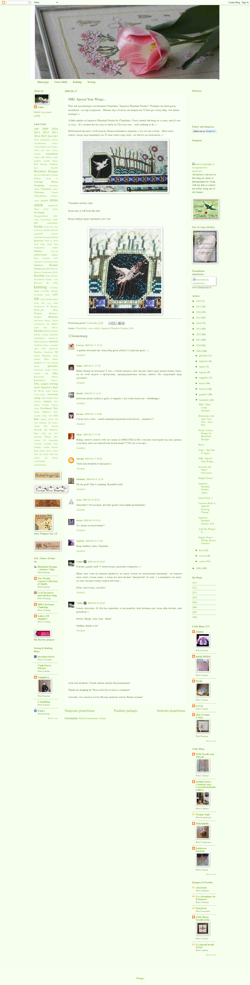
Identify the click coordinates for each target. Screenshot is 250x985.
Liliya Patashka (46, 299)
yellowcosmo (40, 254)
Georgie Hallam (50, 237)
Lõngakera (43, 677)
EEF (36, 222)
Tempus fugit (203, 814)
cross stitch (94, 328)
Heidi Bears (39, 244)
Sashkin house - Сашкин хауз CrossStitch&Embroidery (205, 785)
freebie (47, 230)
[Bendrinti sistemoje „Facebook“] (120, 323)
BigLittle (54, 167)
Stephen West (52, 398)
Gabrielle (54, 230)
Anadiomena (40, 143)
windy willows (46, 451)
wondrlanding (39, 461)
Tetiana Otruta (47, 419)
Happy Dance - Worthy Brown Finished (207, 540)
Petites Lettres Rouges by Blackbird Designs (205, 434)
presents (53, 366)
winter (55, 451)
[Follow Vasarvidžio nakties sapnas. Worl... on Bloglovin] (204, 132)
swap (36, 408)
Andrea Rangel (40, 146)
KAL (55, 272)
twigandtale (53, 440)
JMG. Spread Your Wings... (206, 459)
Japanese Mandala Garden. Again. (204, 488)
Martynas (53, 316)
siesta (79, 520)
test (50, 415)
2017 (55, 136)
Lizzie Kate (39, 303)
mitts (45, 327)
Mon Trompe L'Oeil (203, 716)
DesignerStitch (41, 215)
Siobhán (80, 479)
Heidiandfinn (39, 247)
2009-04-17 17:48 (91, 434)
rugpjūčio (204, 377)
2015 (44, 136)
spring (37, 397)
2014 (37, 136)
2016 (50, 136)
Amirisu (54, 139)
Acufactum (45, 139)
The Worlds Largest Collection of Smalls (47, 581)
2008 (36, 128)
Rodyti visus (53, 718)
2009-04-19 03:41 (92, 520)
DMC (55, 219)
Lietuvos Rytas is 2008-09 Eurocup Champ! (207, 507)
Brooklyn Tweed (50, 174)
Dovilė (79, 393)
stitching (37, 401)
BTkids (37, 178)
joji (43, 268)
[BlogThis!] (113, 323)
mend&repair (39, 324)
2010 (55, 129)
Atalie (55, 157)
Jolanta (199, 631)
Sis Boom (39, 390)
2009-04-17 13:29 (92, 365)
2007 (194, 612)
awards (47, 160)
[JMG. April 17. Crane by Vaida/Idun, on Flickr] (125, 192)
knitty (55, 283)
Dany (36, 208)
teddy (44, 415)
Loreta (80, 345)
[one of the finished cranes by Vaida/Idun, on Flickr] (125, 313)
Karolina (39, 275)
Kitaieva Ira (41, 282)
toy (50, 433)
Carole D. (52, 178)
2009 (45, 129)
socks (48, 390)
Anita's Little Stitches (43, 157)
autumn (37, 160)
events (46, 226)
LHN (55, 294)
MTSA (47, 330)
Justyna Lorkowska (43, 272)
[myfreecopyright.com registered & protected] (204, 171)
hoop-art (54, 251)
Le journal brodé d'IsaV (205, 946)
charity (36, 189)
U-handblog (44, 701)
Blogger (140, 978)
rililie (55, 373)
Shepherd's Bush (49, 387)
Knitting (77, 82)
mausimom (38, 320)
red (46, 373)
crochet (44, 200)
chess (55, 188)
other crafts (40, 348)
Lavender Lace (42, 294)
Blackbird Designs (46, 171)
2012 (46, 132)
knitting (40, 286)
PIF (56, 352)
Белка (80, 414)
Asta (78, 500)
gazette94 (38, 233)
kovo (201, 550)
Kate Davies (52, 275)
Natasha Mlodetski (50, 334)
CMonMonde (40, 195)
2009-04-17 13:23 (93, 345)
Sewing (91, 82)
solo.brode (52, 394)
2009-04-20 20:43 (96, 561)
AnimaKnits (52, 153)
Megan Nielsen (51, 320)
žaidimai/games (40, 464)
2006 (194, 617)
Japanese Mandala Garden (114, 328)
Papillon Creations (43, 352)
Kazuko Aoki (52, 279)
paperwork (53, 348)
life (36, 298)
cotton (36, 200)
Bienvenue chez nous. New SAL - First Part (206, 420)
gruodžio (204, 355)
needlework (53, 338)
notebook (53, 341)
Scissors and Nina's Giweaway (205, 469)
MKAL (55, 327)
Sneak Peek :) (205, 497)
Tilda (43, 433)
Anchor (55, 143)
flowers (40, 230)
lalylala (54, 291)
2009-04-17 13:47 (92, 393)
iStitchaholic (202, 823)
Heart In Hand (51, 240)
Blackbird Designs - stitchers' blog (47, 568)
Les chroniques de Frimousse (205, 898)
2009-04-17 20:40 (93, 458)
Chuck (55, 192)
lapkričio (204, 361)
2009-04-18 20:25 (91, 499)
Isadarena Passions (201, 849)
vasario (203, 555)
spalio (202, 366)
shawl (37, 387)
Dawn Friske (51, 209)
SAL (131, 328)
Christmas (39, 192)
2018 (36, 139)
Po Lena (47, 362)
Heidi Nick (52, 244)
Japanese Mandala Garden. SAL (206, 520)
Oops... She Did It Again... (206, 451)
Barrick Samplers (49, 164)
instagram (46, 258)
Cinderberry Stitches (44, 667)
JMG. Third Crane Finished (204, 407)
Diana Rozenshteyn (42, 219)
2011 (37, 132)
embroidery (52, 222)
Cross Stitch (60, 82)
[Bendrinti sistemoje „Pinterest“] (123, 323)
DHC (55, 216)
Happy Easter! (205, 478)
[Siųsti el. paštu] (110, 323)
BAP (36, 164)
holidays (38, 251)
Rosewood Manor (46, 376)
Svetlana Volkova (50, 405)
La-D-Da (45, 291)
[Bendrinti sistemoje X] (116, 323)
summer (47, 401)
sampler (44, 383)
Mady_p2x (39, 309)
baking (55, 161)
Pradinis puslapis (126, 710)
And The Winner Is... (206, 530)
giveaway (39, 240)
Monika (39, 331)
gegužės (203, 394)
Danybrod (201, 908)
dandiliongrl (53, 205)
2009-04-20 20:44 (96, 603)
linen (55, 299)
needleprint (39, 338)
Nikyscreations (41, 341)
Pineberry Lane (50, 355)
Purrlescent (38, 369)
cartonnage (53, 185)
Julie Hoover (52, 268)
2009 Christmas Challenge (46, 606)
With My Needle (41, 454)
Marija (80, 458)
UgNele (80, 541)
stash (43, 397)
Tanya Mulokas (42, 411)
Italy (56, 261)
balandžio (204, 399)
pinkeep (37, 359)
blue (35, 175)
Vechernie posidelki (42, 443)
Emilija (38, 226)
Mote (79, 434)
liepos (202, 383)
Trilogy (47, 436)
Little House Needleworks (203, 918)
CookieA (54, 196)
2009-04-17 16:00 (93, 414)
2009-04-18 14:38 (94, 479)
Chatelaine (81, 328)
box (40, 174)
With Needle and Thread (205, 755)
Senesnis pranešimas (171, 710)
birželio (203, 388)
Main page (43, 82)
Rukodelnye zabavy (46, 380)
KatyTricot (39, 279)
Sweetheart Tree (49, 408)
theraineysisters (46, 656)
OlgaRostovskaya (41, 345)
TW (44, 440)
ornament (54, 345)
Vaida (90, 322)
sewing (53, 383)
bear (36, 167)
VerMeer (46, 447)
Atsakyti (80, 355)
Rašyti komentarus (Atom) (92, 718)
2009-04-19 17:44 (94, 540)
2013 (55, 132)
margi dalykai (203, 656)
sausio (202, 561)
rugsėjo (203, 372)
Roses (201, 444)
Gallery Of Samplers (43, 617)
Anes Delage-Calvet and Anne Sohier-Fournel (46, 150)
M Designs (52, 306)
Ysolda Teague (48, 261)
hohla (79, 365)
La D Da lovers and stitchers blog (47, 594)
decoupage (39, 212)
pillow (37, 355)
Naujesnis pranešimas (80, 710)
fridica (41, 711)
